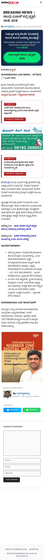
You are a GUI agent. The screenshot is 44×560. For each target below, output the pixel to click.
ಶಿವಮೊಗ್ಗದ (5, 183)
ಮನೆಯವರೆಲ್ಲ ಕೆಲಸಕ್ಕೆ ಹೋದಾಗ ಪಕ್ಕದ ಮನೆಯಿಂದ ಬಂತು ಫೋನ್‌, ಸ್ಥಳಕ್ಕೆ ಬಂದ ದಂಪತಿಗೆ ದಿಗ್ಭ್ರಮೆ (19, 165)
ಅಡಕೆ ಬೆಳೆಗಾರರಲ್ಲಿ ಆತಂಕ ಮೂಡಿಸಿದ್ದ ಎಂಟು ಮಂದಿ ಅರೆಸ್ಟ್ (18, 238)
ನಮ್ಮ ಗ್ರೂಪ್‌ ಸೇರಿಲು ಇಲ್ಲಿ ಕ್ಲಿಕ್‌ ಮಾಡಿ (22, 57)
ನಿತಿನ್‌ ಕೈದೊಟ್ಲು (9, 26)
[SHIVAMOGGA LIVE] (10, 3)
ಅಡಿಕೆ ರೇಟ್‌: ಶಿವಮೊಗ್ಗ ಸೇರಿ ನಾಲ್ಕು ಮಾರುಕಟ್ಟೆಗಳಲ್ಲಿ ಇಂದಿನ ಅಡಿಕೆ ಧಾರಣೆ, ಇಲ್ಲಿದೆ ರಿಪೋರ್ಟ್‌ (21, 111)
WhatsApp (33, 410)
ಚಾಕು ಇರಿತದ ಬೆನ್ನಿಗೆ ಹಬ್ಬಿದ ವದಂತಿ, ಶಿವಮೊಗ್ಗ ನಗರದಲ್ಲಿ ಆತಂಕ (19, 227)
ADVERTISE (33, 549)
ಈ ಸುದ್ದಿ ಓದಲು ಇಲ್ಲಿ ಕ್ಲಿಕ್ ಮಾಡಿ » (15, 119)
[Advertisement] (22, 516)
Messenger (14, 410)
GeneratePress (22, 556)
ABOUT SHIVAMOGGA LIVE (16, 549)
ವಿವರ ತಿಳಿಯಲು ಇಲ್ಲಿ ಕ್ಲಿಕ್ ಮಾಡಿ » (15, 174)
